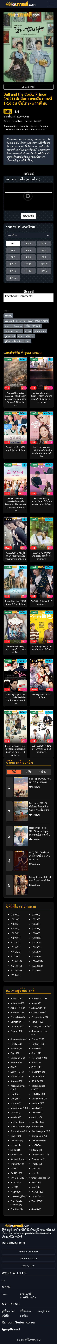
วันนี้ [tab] (14, 771)
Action (14, 998)
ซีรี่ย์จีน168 (25, 1311)
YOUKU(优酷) (17, 1196)
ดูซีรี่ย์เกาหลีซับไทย (26, 336)
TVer (33, 1168)
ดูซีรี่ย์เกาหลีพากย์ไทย (14, 341)
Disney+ (15, 1030)
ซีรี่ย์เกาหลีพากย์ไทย (13, 331)
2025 (13, 975)
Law (13, 1093)
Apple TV (15, 1007)
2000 (34, 914)
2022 (34, 965)
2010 (34, 937)
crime (34, 1021)
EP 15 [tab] (44, 270)
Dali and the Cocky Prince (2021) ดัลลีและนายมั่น (26, 320)
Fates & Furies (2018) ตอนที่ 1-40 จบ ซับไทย (40, 878)
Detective (16, 1026)
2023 (13, 970)
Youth (34, 1196)
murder (14, 1117)
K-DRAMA (36, 1071)
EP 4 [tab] (13, 250)
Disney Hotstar (38, 1026)
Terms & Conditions (28, 1251)
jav (3, 1280)
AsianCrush (36, 1007)
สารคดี (34, 1209)
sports (14, 1154)
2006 (34, 928)
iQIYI (33, 1067)
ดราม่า (28, 331)
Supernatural (37, 1154)
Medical (35, 1103)
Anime (34, 1003)
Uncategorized (38, 1177)
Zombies (15, 1209)
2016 (34, 951)
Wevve (34, 1191)
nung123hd (44, 1311)
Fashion (14, 1048)
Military (35, 1112)
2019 (13, 961)
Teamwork (36, 1159)
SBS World (36, 1140)
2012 (34, 942)
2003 (13, 923)
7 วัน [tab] (28, 771)
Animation (16, 1003)
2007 (13, 933)
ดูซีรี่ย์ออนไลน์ (40, 331)
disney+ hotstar (39, 1030)
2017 (13, 956)
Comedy (24, 125)
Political (35, 1126)
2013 (13, 947)
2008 (34, 933)
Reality (14, 1135)
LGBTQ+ (35, 1093)
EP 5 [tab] (28, 250)
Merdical (35, 1107)
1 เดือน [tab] (42, 771)
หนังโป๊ (5, 1315)
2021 (13, 965)
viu (12, 1187)
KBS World (36, 1076)
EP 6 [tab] (44, 250)
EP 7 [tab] (13, 257)
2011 (13, 942)
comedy (8, 315)
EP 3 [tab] (44, 243)
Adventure (36, 998)
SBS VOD (15, 1140)
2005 (13, 928)
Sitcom (34, 1149)
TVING (14, 1173)
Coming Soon (37, 1017)
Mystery (15, 1121)
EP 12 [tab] (44, 264)
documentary (17, 1039)
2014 (34, 947)
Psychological (38, 1131)
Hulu (33, 1062)
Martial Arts (37, 1098)
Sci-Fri (14, 1149)
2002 (34, 919)
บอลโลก (24, 1315)
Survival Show (17, 1159)
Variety (14, 1182)
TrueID (34, 1163)
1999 (13, 914)
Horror (14, 1062)
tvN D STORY (17, 1177)
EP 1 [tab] (13, 243)
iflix (12, 1067)
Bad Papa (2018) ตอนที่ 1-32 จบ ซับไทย (40, 780)
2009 (13, 937)
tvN (33, 1173)
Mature (14, 1103)
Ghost (34, 1053)
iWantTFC (15, 1071)
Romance (35, 129)
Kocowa (44, 125)
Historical (36, 1057)
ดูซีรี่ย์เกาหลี (10, 336)
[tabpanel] (28, 835)
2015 (13, 951)
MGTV (14, 1112)
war (33, 1187)
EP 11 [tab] (28, 264)
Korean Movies (18, 1085)
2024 (34, 970)
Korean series (10, 125)
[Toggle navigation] (51, 4)
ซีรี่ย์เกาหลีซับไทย (32, 325)
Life (12, 1098)
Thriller (14, 1163)
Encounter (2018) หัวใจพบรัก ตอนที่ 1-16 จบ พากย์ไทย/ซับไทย (39, 806)
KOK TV (35, 1081)
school (14, 1145)
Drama (34, 125)
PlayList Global (18, 1126)
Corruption (16, 1021)
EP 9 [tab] (44, 257)
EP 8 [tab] (28, 257)
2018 (34, 956)
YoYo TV (35, 1201)
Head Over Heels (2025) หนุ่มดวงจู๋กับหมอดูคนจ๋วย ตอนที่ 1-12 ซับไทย (40, 831)
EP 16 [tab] (13, 277)
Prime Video (22, 129)
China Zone (37, 1012)
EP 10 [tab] (13, 264)
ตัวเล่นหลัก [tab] (28, 215)
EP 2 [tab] (28, 243)
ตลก (28, 341)
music (34, 1117)
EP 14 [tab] (28, 270)
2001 (13, 919)
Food (34, 1048)
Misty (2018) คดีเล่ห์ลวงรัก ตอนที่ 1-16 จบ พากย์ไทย (39, 856)
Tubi (13, 1168)
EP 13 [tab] (13, 270)
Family (14, 1043)
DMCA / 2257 (28, 1265)
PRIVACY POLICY (28, 1258)
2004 (34, 923)
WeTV (14, 1191)
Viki (44, 129)
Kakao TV (15, 1076)
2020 (34, 961)
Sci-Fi (34, 1145)
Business (15, 1012)
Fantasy (35, 1043)
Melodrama (16, 1107)
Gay (12, 1053)
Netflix (9, 129)
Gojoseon (15, 1057)
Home (5, 1294)
